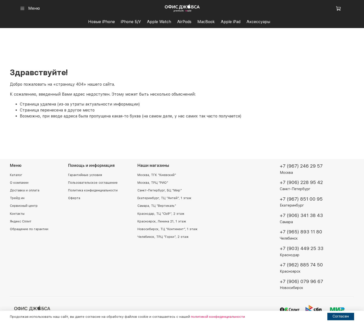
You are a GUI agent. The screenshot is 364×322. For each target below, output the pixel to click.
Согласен (341, 316)
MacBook (206, 21)
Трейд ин (17, 198)
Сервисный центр (24, 206)
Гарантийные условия (85, 175)
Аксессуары (258, 21)
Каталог (16, 175)
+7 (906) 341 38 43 (301, 215)
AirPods (184, 21)
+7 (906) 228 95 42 (301, 182)
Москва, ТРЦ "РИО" (152, 182)
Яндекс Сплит (20, 221)
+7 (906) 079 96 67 (301, 281)
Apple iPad (230, 21)
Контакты (17, 213)
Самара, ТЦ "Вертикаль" (156, 206)
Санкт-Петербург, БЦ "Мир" (159, 190)
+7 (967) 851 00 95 (301, 199)
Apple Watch (159, 21)
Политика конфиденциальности (93, 190)
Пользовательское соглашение (93, 182)
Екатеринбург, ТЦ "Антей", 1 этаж (164, 198)
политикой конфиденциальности (218, 317)
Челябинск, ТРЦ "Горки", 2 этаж (162, 237)
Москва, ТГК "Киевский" (156, 175)
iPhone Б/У (131, 21)
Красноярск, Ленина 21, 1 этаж (161, 221)
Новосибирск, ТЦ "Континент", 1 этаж (167, 229)
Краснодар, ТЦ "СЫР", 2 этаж (160, 213)
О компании (19, 182)
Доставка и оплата (24, 190)
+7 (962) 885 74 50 (301, 265)
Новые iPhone (101, 21)
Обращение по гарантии (29, 229)
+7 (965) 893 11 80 (301, 232)
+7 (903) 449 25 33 (301, 248)
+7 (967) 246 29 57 (301, 166)
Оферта (74, 198)
